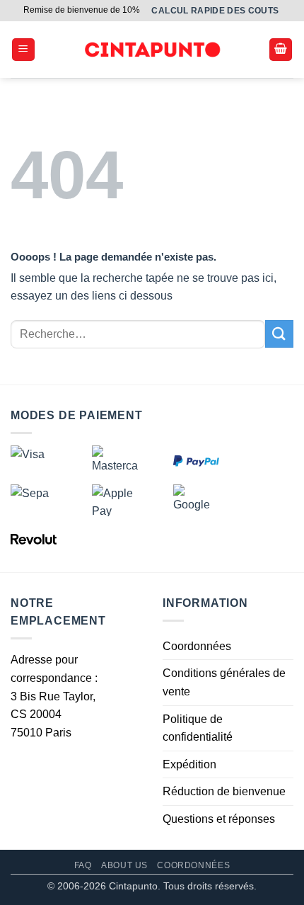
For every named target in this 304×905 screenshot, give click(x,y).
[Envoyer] (279, 334)
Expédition (189, 764)
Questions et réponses (219, 819)
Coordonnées (197, 646)
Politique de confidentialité (198, 728)
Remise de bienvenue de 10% (81, 10)
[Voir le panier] (280, 50)
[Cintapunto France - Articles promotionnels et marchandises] (152, 49)
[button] (23, 50)
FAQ (83, 865)
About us (124, 865)
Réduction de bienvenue (224, 791)
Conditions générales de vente (224, 682)
